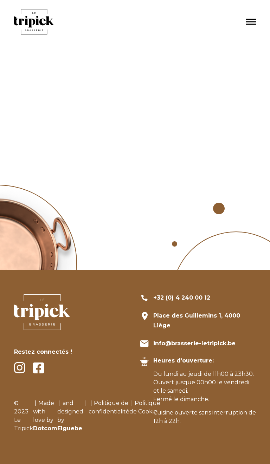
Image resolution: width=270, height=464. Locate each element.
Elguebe (69, 428)
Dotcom (45, 428)
